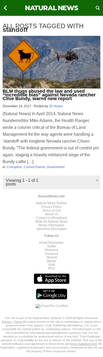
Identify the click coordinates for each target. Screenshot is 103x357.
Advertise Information (51, 229)
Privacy (7, 321)
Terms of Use (51, 210)
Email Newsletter (51, 242)
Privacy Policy (51, 207)
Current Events (34, 167)
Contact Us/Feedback (51, 218)
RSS (51, 268)
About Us (51, 214)
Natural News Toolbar (51, 203)
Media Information (51, 225)
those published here (84, 343)
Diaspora (51, 254)
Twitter (51, 246)
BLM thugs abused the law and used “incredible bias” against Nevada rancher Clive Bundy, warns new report (49, 95)
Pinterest (51, 250)
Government (55, 167)
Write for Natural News (51, 221)
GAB (51, 265)
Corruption (14, 167)
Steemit (51, 257)
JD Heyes (56, 106)
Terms (18, 321)
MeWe (51, 261)
